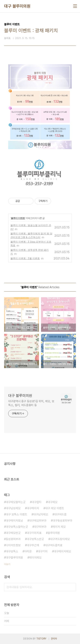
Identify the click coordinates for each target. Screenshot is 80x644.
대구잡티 (36, 502)
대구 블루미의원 (17, 6)
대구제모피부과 (37, 520)
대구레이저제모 (62, 551)
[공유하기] (23, 201)
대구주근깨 (33, 545)
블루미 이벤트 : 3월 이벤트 (25, 258)
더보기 (7, 564)
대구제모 (52, 502)
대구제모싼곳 (13, 533)
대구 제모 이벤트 (54, 508)
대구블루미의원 (14, 557)
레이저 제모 (59, 526)
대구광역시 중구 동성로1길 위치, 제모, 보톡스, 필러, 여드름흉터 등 (31, 403)
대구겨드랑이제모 (60, 539)
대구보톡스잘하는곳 (17, 526)
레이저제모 (35, 557)
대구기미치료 (34, 533)
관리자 (54, 638)
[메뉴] (75, 6)
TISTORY (41, 638)
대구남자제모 (40, 514)
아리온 (28, 551)
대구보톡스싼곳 (35, 539)
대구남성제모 (13, 508)
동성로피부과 (13, 539)
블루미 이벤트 (18, 218)
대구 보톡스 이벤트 (16, 514)
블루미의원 (54, 533)
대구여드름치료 (53, 545)
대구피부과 (40, 526)
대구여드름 (60, 514)
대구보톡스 (12, 551)
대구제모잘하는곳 (15, 502)
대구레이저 (33, 508)
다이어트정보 (13, 545)
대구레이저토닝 (14, 520)
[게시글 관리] (28, 201)
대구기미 (43, 551)
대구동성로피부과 (62, 520)
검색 (72, 587)
